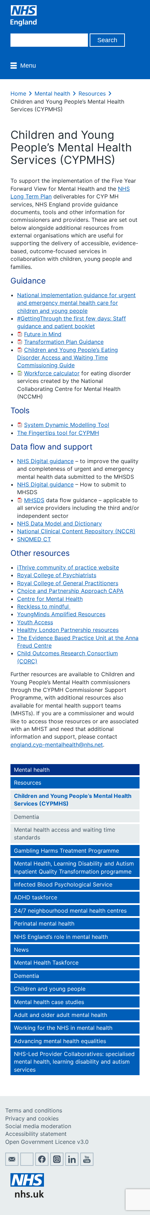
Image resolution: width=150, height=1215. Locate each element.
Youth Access (35, 622)
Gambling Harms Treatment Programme (66, 850)
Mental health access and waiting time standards (64, 833)
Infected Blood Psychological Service (63, 884)
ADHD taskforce (35, 897)
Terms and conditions (33, 1110)
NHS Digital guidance (45, 461)
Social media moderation (38, 1126)
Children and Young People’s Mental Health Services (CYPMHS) (73, 799)
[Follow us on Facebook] (41, 1163)
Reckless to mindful (43, 606)
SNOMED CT (34, 539)
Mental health (52, 93)
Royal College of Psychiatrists (56, 575)
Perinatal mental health (44, 923)
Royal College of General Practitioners (67, 583)
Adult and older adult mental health (60, 1014)
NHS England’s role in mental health (61, 936)
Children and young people (49, 988)
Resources (92, 93)
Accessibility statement (36, 1133)
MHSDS (34, 500)
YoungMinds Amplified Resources (61, 614)
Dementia (26, 816)
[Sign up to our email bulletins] (11, 1163)
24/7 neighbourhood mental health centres (70, 910)
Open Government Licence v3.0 (47, 1141)
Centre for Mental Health (50, 598)
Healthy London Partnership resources (68, 629)
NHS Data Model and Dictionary (59, 523)
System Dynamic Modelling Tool (66, 424)
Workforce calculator (52, 373)
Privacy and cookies (32, 1118)
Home (18, 93)
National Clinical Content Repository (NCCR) (76, 531)
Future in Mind (42, 334)
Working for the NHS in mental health (63, 1027)
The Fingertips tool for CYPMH (58, 432)
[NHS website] (27, 1195)
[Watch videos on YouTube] (86, 1163)
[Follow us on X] (26, 1163)
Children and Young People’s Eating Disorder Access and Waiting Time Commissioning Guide (67, 357)
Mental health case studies (49, 1001)
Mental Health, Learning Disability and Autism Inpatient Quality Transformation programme (74, 867)
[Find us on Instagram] (56, 1163)
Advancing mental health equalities (60, 1040)
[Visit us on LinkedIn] (71, 1163)
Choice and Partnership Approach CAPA (70, 590)
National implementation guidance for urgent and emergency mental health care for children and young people (76, 303)
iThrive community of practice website (68, 567)
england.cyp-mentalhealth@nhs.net (56, 744)
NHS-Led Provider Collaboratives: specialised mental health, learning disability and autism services (74, 1061)
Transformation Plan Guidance (64, 341)
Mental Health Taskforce (46, 962)
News (21, 949)
